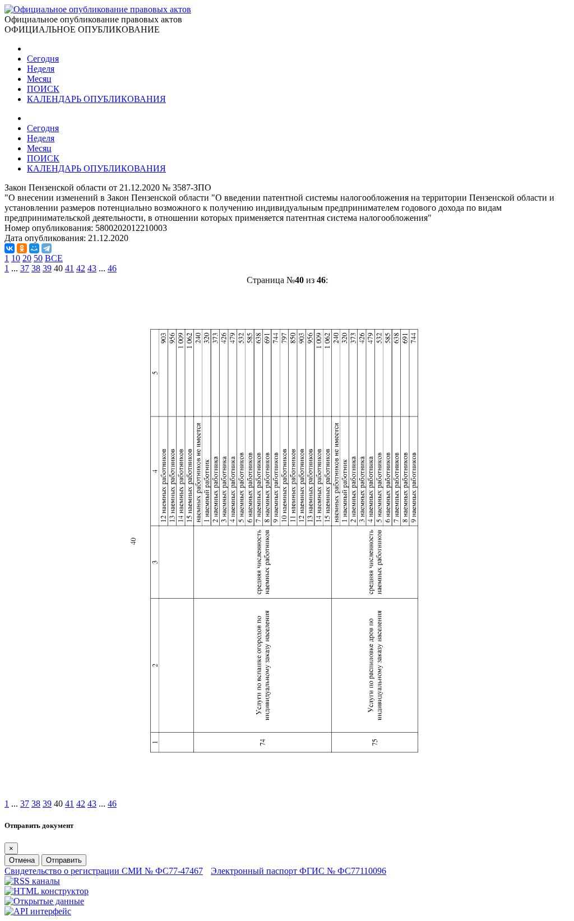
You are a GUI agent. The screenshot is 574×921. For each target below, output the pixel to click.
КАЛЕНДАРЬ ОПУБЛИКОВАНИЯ (96, 99)
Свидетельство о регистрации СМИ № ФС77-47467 (103, 871)
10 (15, 258)
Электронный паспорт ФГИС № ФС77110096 (298, 871)
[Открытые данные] (44, 901)
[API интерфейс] (37, 911)
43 (91, 268)
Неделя (40, 68)
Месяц (39, 79)
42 (80, 268)
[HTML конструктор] (46, 891)
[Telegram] (46, 248)
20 (26, 258)
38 (35, 268)
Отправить (64, 860)
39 (47, 268)
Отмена (22, 860)
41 (69, 268)
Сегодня (43, 58)
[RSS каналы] (32, 881)
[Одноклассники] (22, 248)
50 (38, 258)
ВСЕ (54, 258)
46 (112, 268)
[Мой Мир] (34, 248)
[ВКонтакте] (9, 248)
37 (24, 268)
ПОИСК (43, 89)
